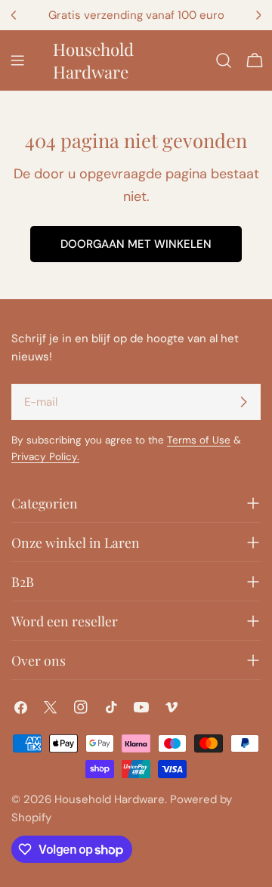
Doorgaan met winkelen (136, 244)
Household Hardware (93, 60)
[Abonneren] (243, 402)
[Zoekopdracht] (224, 60)
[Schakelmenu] (17, 60)
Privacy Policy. (45, 456)
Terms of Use (198, 440)
